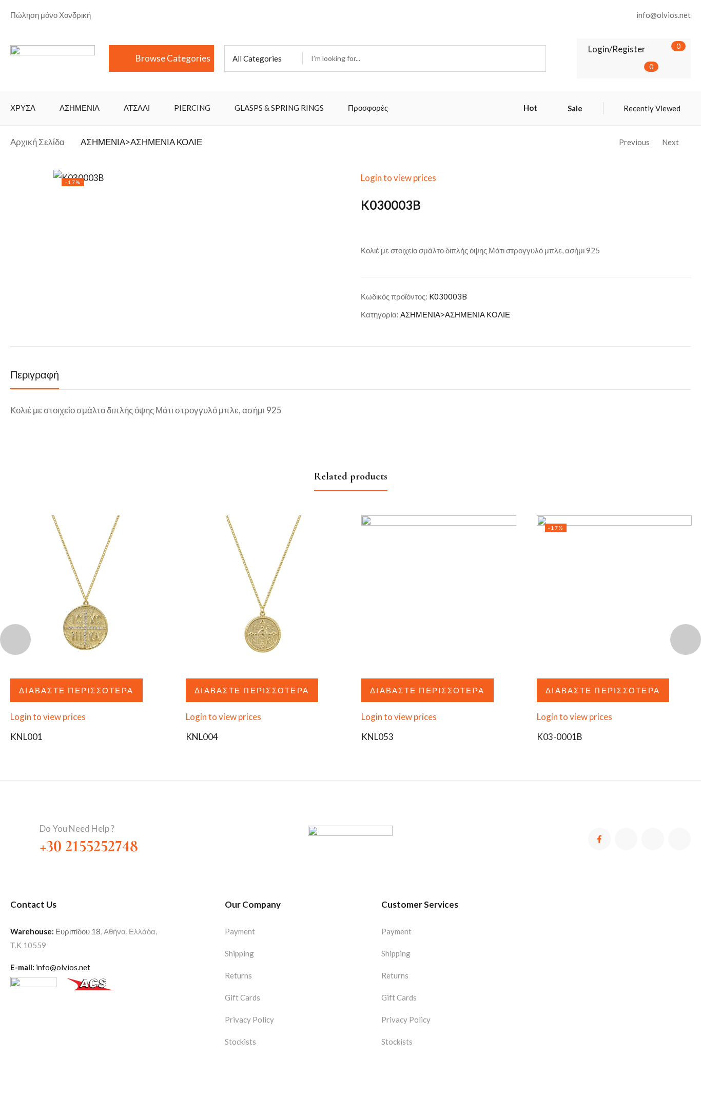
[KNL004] (263, 592)
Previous (634, 142)
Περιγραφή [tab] (34, 375)
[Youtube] (679, 839)
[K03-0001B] (614, 592)
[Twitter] (626, 839)
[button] (263, 58)
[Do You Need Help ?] (19, 832)
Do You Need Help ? (77, 828)
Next (670, 142)
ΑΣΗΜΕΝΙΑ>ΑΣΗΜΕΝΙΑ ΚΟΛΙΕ (141, 141)
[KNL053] (438, 592)
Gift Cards (242, 997)
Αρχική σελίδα (37, 141)
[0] (663, 48)
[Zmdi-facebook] (599, 839)
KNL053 (377, 736)
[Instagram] (652, 839)
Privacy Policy (249, 1019)
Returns (238, 975)
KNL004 (202, 736)
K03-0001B (559, 736)
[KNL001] (87, 592)
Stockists (240, 1041)
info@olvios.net (63, 967)
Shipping (239, 953)
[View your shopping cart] (636, 68)
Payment (240, 931)
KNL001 (26, 736)
